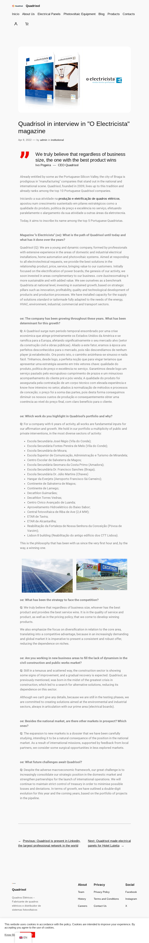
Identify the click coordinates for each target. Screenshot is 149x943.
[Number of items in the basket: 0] (27, 24)
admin (43, 139)
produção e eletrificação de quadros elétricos (89, 198)
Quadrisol (33, 6)
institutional (57, 139)
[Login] (16, 24)
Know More (11, 934)
